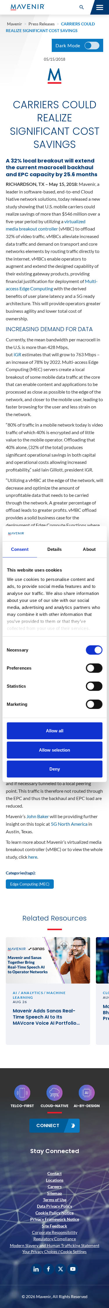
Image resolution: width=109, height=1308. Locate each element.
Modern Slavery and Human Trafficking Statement (54, 1245)
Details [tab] (54, 549)
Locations (54, 1180)
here (32, 857)
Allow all (54, 730)
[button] (81, 7)
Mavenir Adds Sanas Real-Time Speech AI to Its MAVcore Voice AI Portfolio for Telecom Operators (44, 1017)
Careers (55, 1186)
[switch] (94, 668)
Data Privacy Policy (54, 1206)
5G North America (69, 824)
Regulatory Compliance (54, 1238)
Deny (54, 768)
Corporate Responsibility (54, 1232)
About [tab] (89, 549)
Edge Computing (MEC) (29, 884)
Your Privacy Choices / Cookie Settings (54, 1251)
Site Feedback (54, 1225)
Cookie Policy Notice (54, 1212)
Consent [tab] (19, 549)
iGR (17, 354)
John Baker (37, 816)
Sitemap (54, 1193)
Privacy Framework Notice (54, 1219)
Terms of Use (54, 1199)
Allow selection (54, 749)
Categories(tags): (21, 872)
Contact (54, 1173)
